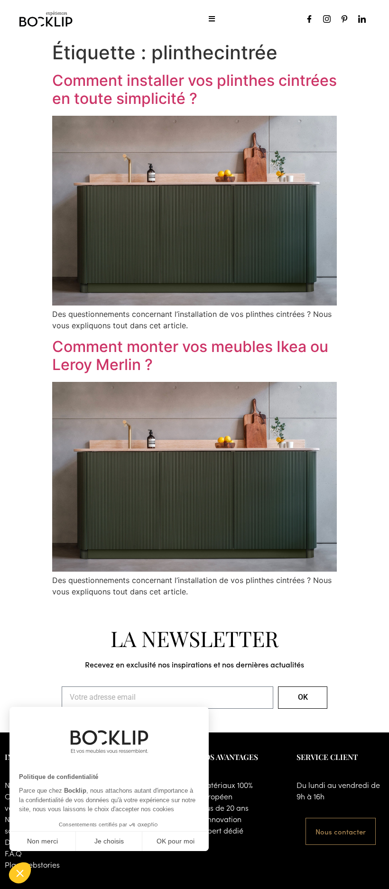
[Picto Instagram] (326, 19)
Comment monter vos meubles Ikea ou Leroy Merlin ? (190, 355)
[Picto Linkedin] (362, 19)
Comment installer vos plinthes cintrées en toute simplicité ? (194, 89)
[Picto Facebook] (309, 19)
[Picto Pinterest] (344, 19)
